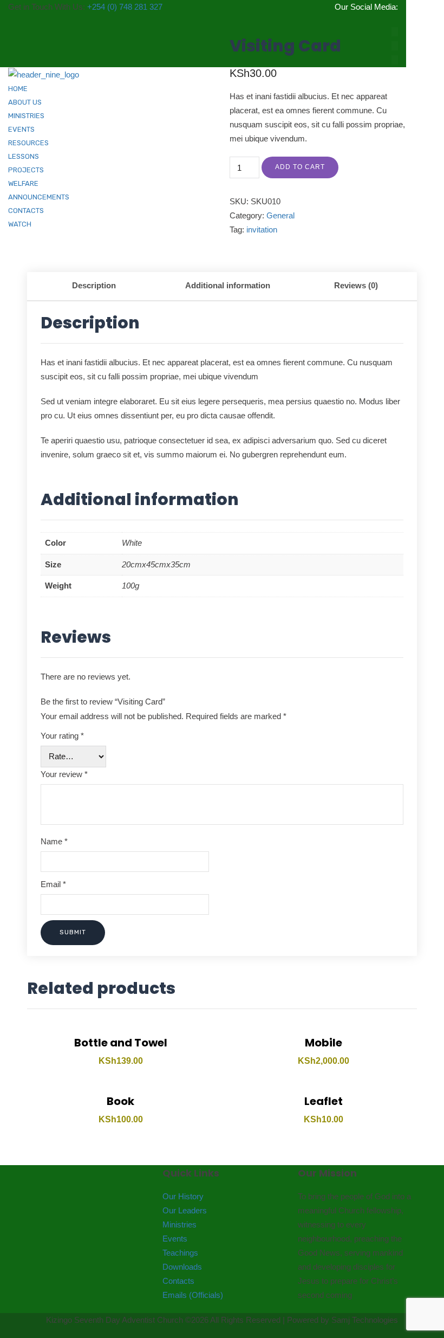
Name (54, 841)
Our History (183, 1196)
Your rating (62, 735)
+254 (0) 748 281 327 (124, 6)
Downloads (182, 1266)
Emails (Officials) (192, 1295)
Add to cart (300, 167)
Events (174, 1238)
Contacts (178, 1280)
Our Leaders (184, 1210)
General (280, 215)
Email (53, 884)
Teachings (180, 1252)
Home (18, 89)
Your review (64, 774)
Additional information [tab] (227, 285)
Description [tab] (94, 285)
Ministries (179, 1224)
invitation (261, 229)
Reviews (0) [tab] (356, 285)
